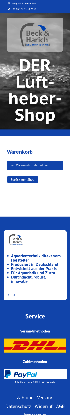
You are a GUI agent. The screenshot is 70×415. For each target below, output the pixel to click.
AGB (60, 406)
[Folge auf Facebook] (8, 295)
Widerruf (44, 406)
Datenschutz (18, 406)
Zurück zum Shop (23, 179)
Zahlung (25, 397)
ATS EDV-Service (48, 382)
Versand (45, 397)
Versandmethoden (35, 331)
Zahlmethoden (35, 361)
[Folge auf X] (14, 295)
